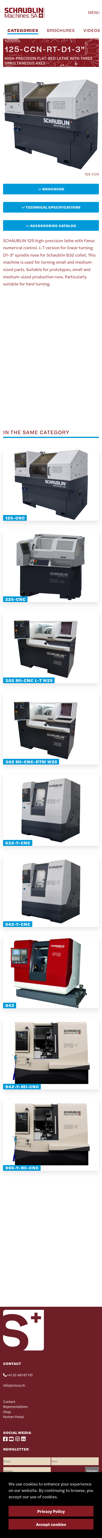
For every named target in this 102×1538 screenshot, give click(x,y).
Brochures (61, 30)
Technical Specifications (53, 207)
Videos (91, 30)
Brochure (52, 189)
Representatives (15, 1406)
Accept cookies (51, 1524)
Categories (22, 30)
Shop (7, 1411)
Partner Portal (13, 1416)
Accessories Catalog (52, 225)
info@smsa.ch (14, 1385)
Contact (9, 1401)
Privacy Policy (51, 1511)
